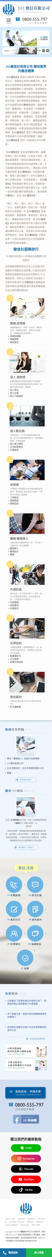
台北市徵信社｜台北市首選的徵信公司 (25, 768)
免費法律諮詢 (16, 662)
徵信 (43, 1238)
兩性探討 (13, 1222)
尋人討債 (14, 393)
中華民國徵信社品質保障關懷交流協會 (27, 1065)
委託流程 (20, 1222)
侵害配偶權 (15, 336)
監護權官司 (15, 656)
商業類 (14, 484)
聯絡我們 (39, 1222)
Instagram (29, 1158)
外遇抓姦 (16, 589)
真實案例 (30, 1219)
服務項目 (21, 1219)
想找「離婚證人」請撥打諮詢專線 (23, 758)
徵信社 (12, 256)
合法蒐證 (14, 659)
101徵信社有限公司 (26, 10)
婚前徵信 (14, 342)
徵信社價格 (36, 1225)
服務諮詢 (30, 1222)
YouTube (29, 1179)
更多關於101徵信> (26, 847)
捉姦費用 (14, 605)
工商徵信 (14, 497)
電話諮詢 (13, 1252)
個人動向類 (17, 431)
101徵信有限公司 (15, 763)
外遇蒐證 (14, 602)
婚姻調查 (14, 339)
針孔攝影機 (15, 707)
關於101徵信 (10, 1219)
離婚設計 (14, 551)
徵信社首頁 (24, 1225)
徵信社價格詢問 (12, 1225)
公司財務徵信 (16, 447)
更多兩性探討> (26, 780)
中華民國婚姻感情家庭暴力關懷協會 (27, 1051)
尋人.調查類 (17, 377)
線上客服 (39, 1252)
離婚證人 (14, 548)
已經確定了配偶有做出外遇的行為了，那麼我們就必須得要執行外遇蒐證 (26, 1002)
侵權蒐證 (14, 500)
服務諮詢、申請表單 (26, 1093)
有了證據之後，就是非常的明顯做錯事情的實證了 (26, 1015)
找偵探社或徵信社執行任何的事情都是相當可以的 (26, 1028)
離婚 (12, 554)
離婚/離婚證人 (19, 538)
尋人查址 (14, 390)
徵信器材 (16, 697)
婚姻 (9, 773)
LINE (29, 1148)
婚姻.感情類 (17, 323)
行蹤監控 (14, 450)
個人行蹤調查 (16, 396)
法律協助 (16, 643)
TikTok (29, 1189)
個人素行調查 (16, 444)
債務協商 (14, 503)
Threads (28, 1168)
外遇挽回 (14, 608)
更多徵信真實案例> (38, 1039)
